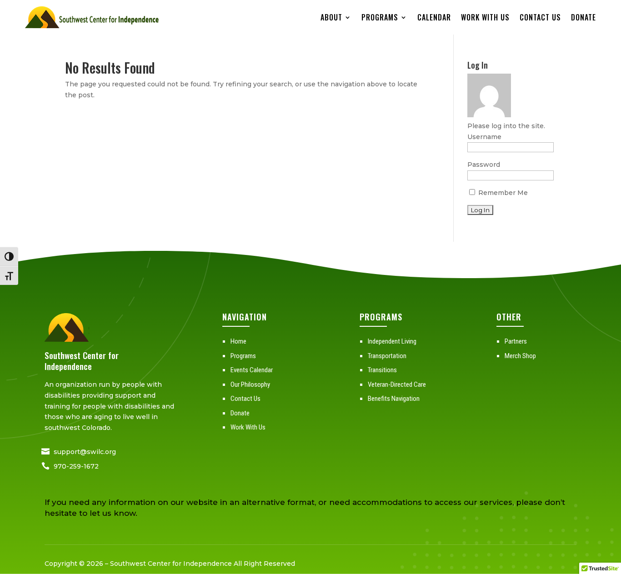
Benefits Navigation (394, 398)
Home (238, 341)
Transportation (387, 356)
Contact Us (540, 17)
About (331, 17)
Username (484, 137)
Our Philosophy (250, 384)
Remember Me (502, 193)
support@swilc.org (85, 452)
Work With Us (485, 17)
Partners (516, 341)
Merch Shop (520, 356)
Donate (583, 17)
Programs (379, 17)
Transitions (382, 370)
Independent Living (392, 341)
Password (483, 164)
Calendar (434, 17)
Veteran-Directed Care (397, 384)
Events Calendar (251, 370)
